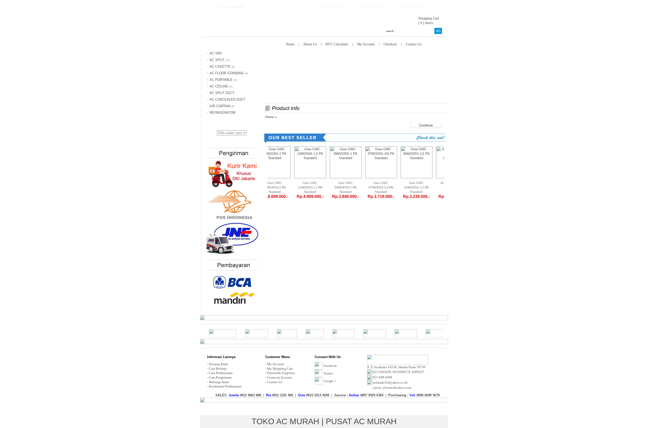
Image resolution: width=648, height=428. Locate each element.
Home (290, 44)
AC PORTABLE (221, 80)
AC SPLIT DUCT (222, 93)
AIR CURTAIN (220, 106)
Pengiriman (371, 6)
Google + (329, 381)
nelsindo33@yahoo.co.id (390, 382)
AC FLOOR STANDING (227, 73)
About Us (310, 44)
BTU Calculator (337, 44)
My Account (366, 44)
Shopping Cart (428, 18)
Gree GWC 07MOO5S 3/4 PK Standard (390, 187)
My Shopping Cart (280, 368)
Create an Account (279, 377)
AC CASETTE (220, 66)
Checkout (390, 44)
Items (429, 23)
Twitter (328, 373)
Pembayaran (332, 6)
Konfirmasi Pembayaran (225, 386)
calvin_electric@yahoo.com (392, 387)
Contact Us (413, 44)
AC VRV (216, 53)
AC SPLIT (217, 60)
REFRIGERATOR (222, 113)
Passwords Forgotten (281, 373)
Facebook (330, 366)
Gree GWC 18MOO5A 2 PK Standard (284, 187)
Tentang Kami (218, 364)
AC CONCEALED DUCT (227, 99)
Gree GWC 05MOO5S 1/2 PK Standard (426, 187)
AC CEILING (219, 86)
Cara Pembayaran (221, 373)
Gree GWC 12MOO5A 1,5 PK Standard (320, 187)
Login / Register (411, 6)
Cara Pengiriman (220, 377)
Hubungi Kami (219, 382)
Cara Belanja (218, 368)
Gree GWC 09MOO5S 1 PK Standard (356, 187)
